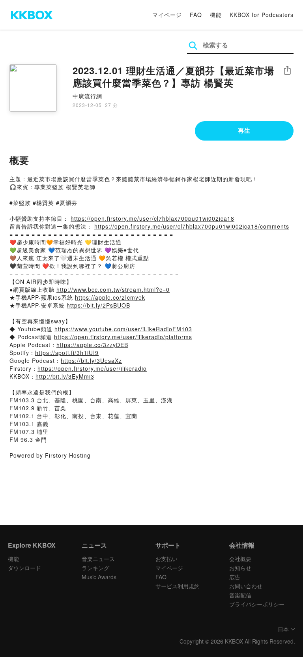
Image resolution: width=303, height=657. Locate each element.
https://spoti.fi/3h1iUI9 (67, 353)
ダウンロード (24, 568)
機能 (216, 15)
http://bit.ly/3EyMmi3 (65, 376)
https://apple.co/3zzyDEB (92, 345)
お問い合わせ (245, 586)
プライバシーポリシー (256, 604)
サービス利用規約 (177, 586)
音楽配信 (240, 595)
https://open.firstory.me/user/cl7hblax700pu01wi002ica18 (152, 218)
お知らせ (240, 568)
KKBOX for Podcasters (262, 15)
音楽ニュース (98, 559)
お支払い (166, 559)
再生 (244, 130)
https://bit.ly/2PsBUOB (98, 305)
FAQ (196, 15)
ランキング (95, 568)
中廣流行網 (87, 96)
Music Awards (99, 577)
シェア (287, 70)
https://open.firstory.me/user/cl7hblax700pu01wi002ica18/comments (191, 226)
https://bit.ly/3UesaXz (91, 360)
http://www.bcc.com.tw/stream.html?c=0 (113, 289)
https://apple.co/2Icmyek (110, 297)
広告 (234, 577)
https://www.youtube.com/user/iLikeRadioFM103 (123, 329)
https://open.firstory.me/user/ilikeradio (92, 368)
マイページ (167, 15)
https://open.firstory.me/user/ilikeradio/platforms (123, 337)
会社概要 (240, 559)
